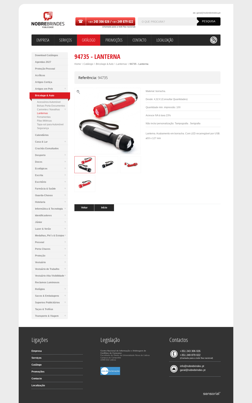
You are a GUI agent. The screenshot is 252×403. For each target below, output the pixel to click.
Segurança (43, 128)
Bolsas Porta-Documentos (51, 105)
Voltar (84, 207)
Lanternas (42, 113)
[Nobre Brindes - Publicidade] (48, 20)
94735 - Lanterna (139, 64)
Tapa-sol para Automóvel (50, 124)
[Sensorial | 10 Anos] (211, 394)
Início (104, 207)
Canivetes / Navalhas (48, 109)
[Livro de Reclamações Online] (110, 374)
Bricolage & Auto (105, 64)
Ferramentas (44, 117)
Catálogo (88, 64)
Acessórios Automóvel (49, 102)
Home (77, 64)
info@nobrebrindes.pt (192, 366)
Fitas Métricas (44, 120)
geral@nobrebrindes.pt (208, 13)
